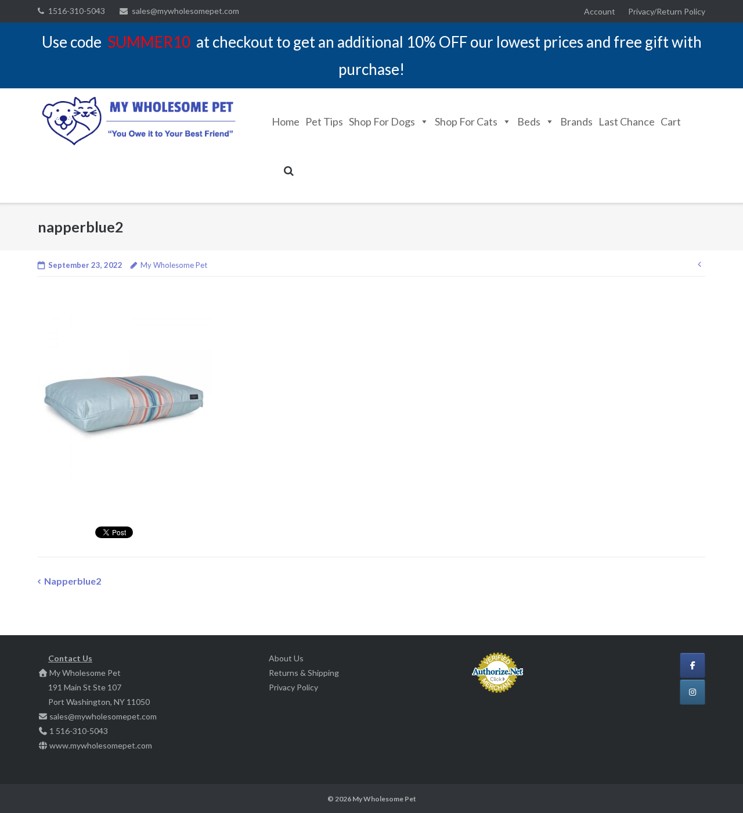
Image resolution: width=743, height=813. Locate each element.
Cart (671, 121)
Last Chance (626, 121)
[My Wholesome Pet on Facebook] (692, 665)
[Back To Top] (714, 785)
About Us (286, 658)
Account (599, 11)
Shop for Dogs (382, 121)
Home (286, 121)
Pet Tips (324, 121)
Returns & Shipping (304, 673)
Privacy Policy (293, 687)
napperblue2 (72, 580)
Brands (576, 121)
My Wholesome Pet (173, 265)
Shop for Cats (466, 121)
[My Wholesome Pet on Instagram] (692, 692)
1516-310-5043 (76, 11)
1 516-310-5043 (78, 731)
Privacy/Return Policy (666, 11)
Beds (528, 121)
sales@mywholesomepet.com (185, 11)
